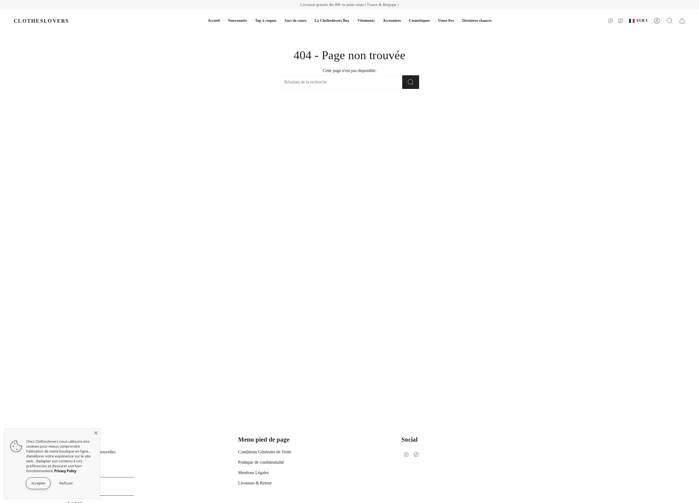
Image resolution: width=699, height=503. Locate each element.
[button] (366, 21)
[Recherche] (410, 82)
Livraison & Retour (255, 483)
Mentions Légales (253, 472)
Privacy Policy (65, 470)
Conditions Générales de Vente (264, 452)
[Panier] (682, 20)
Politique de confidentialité (261, 462)
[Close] (96, 433)
